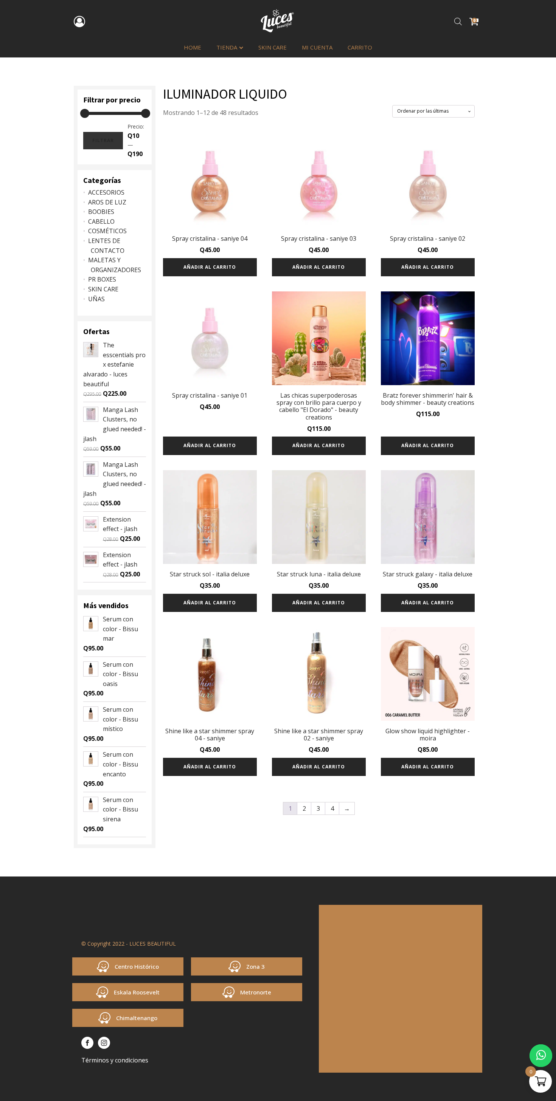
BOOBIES (101, 212)
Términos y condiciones (114, 1060)
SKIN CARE (272, 47)
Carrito (360, 47)
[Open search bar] (458, 21)
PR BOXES (102, 279)
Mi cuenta (317, 47)
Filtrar (103, 140)
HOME (192, 47)
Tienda (226, 47)
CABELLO (101, 221)
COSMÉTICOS (107, 231)
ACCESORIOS (106, 192)
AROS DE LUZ (107, 202)
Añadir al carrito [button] (209, 267)
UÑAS (96, 299)
